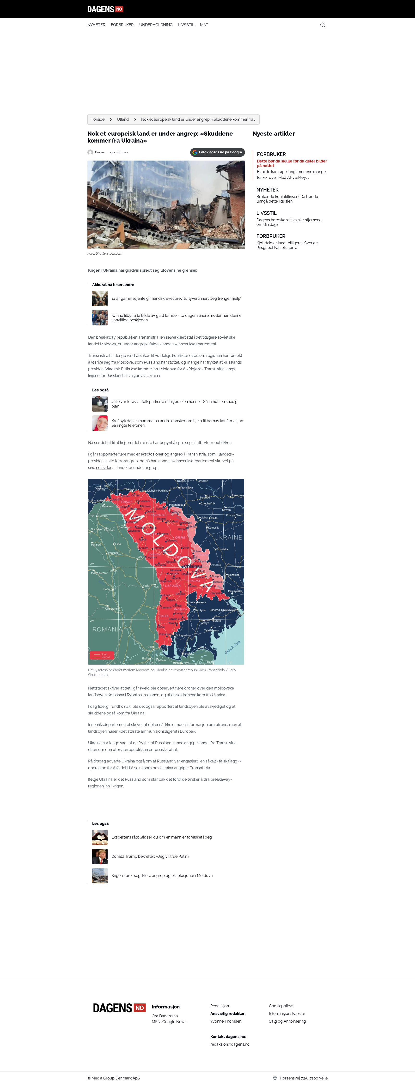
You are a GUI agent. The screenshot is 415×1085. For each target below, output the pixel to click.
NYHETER (96, 25)
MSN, (157, 1021)
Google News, (174, 1021)
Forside (98, 119)
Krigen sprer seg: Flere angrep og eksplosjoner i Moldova (162, 875)
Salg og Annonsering (287, 1021)
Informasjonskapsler (287, 1013)
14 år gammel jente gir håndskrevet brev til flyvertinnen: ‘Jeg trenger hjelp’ (176, 298)
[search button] (323, 25)
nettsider (103, 467)
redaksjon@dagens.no (230, 1044)
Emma (99, 152)
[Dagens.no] (207, 9)
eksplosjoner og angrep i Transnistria (173, 454)
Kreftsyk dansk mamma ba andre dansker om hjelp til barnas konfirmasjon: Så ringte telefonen (177, 423)
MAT (204, 25)
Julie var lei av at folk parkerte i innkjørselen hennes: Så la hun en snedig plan (174, 403)
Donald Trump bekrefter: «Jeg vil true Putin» (150, 856)
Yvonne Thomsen (225, 1021)
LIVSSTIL (186, 25)
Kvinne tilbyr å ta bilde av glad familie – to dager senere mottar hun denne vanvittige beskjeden (176, 317)
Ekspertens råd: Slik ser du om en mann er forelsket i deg (161, 837)
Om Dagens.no (165, 1016)
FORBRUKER (122, 25)
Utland (123, 119)
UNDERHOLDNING (155, 25)
